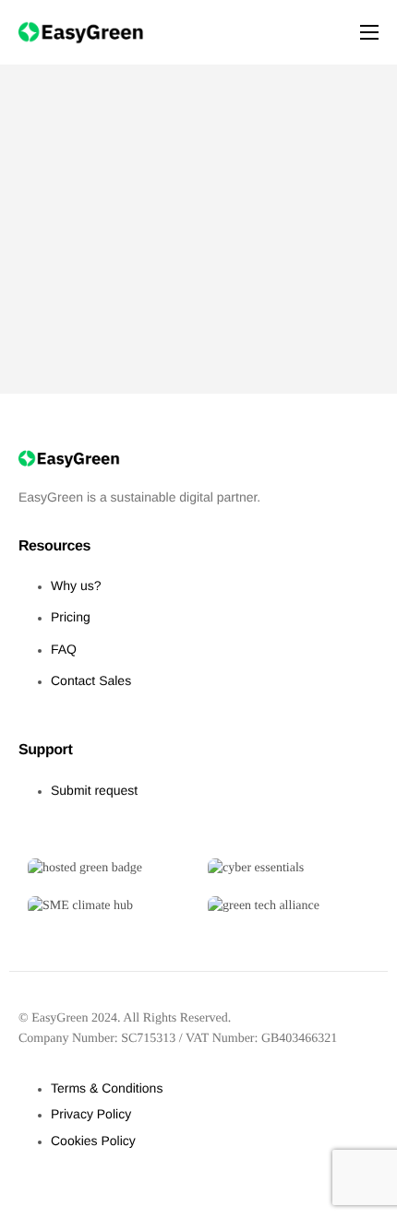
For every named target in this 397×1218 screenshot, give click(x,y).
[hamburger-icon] (369, 32)
